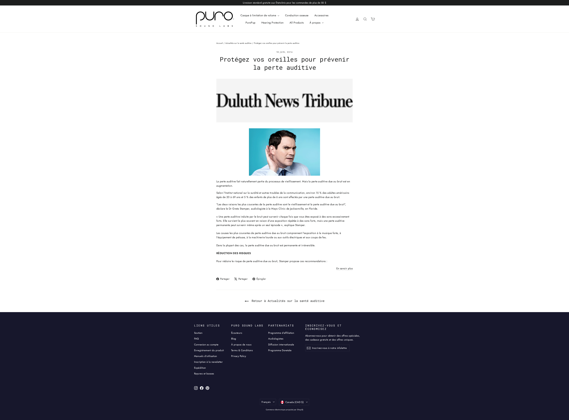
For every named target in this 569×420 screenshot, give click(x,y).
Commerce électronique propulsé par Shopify (284, 409)
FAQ (196, 338)
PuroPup (250, 23)
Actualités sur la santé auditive (238, 43)
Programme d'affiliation (281, 333)
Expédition (200, 368)
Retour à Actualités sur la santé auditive (287, 301)
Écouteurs (236, 333)
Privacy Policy (238, 356)
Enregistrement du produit (209, 350)
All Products (297, 23)
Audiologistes (275, 338)
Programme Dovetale (279, 350)
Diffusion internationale (281, 344)
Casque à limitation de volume (258, 15)
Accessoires (321, 15)
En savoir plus (344, 268)
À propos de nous (241, 344)
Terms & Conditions (242, 350)
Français (266, 402)
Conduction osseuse (297, 15)
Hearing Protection (272, 23)
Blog (233, 338)
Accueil (219, 43)
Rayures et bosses (204, 373)
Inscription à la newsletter (208, 362)
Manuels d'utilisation (205, 356)
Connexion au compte (206, 344)
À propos (315, 23)
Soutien (198, 333)
